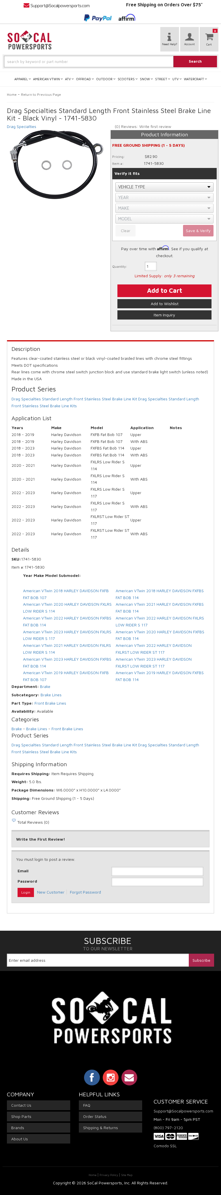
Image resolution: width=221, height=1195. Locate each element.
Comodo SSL (165, 1145)
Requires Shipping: (31, 773)
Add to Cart (164, 290)
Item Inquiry (164, 314)
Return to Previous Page (41, 94)
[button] (110, 61)
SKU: (16, 559)
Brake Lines (51, 694)
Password (27, 881)
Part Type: (22, 703)
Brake (45, 686)
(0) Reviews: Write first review (143, 126)
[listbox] (164, 187)
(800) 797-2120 (168, 1127)
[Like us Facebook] (92, 1077)
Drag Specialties (21, 126)
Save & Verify (198, 230)
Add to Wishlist (164, 303)
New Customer (50, 892)
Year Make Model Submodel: (52, 575)
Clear (125, 230)
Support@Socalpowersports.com (60, 5)
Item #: (118, 163)
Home (12, 94)
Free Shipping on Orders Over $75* (164, 4)
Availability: (24, 711)
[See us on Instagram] (111, 1077)
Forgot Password (85, 892)
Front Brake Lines (50, 703)
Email (23, 870)
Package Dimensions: (33, 789)
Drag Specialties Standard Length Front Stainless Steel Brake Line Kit (74, 398)
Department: (25, 686)
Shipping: (21, 798)
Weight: (20, 781)
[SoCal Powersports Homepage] (30, 40)
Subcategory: (25, 694)
